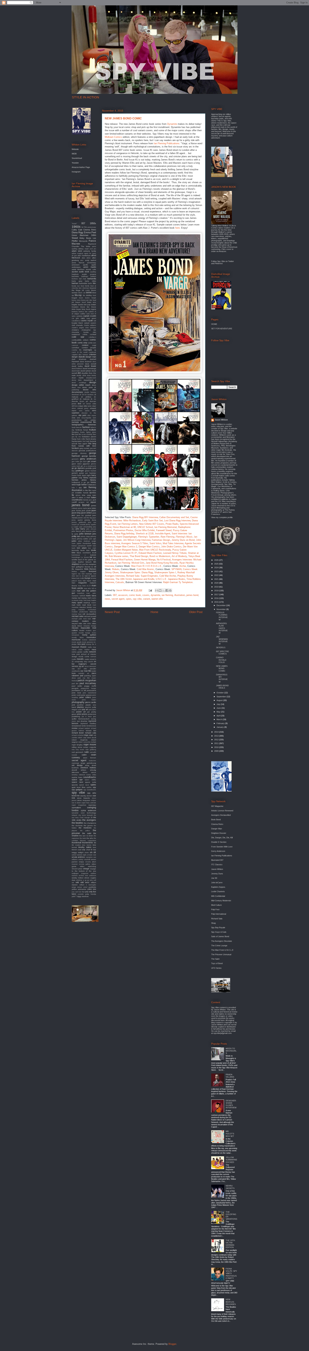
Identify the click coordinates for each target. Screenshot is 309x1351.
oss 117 (76, 669)
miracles (87, 626)
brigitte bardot (77, 305)
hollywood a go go (80, 482)
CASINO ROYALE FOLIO (221, 659)
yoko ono (91, 889)
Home (154, 612)
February (221, 723)
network (92, 652)
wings (74, 887)
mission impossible (81, 628)
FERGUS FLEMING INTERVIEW (222, 616)
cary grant (91, 318)
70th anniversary (90, 227)
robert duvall (91, 737)
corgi (94, 345)
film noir (75, 434)
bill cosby (86, 290)
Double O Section (218, 842)
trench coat (76, 850)
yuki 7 (74, 896)
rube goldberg (90, 749)
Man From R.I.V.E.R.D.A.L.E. (146, 566)
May (219, 712)
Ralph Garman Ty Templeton (178, 582)
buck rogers (91, 309)
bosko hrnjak (90, 298)
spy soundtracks (90, 790)
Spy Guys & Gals (218, 932)
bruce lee (85, 307)
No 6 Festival (164, 559)
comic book (135, 595)
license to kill (90, 567)
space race (77, 782)
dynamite (155, 595)
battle (90, 283)
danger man (90, 357)
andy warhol (90, 260)
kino (73, 552)
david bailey (77, 366)
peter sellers (85, 697)
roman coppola (89, 747)
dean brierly (91, 375)
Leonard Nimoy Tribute (175, 553)
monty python (89, 635)
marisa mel (76, 598)
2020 (216, 583)
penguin (75, 688)
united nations (77, 855)
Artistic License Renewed (222, 811)
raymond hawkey (88, 723)
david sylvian (85, 371)
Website (75, 149)
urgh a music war (89, 855)
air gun (74, 255)
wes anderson (90, 875)
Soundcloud (77, 158)
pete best (76, 693)
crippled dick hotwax (80, 355)
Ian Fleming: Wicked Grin (131, 562)
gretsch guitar (78, 473)
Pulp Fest (215, 909)
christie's (75, 330)
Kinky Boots (85, 238)
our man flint (85, 671)
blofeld (89, 292)
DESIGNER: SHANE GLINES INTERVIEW (231, 1104)
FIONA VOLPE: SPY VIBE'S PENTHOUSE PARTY (231, 1273)
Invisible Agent (162, 533)
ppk (88, 712)
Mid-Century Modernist (221, 900)
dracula (75, 401)
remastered (76, 726)
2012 (216, 739)
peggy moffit (90, 686)
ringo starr (88, 735)
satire (84, 755)
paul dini (75, 683)
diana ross (76, 387)
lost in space (90, 576)
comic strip (82, 343)
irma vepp (86, 495)
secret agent (118, 599)
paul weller (77, 686)
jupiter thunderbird (84, 543)
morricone (76, 640)
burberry (75, 311)
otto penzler (90, 669)
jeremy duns (90, 520)
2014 (216, 732)
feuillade (92, 430)
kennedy (75, 550)
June (219, 708)
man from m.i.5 (84, 586)
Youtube (75, 163)
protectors (92, 714)
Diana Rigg (77, 232)
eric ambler (90, 420)
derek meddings (79, 383)
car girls (75, 318)
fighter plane (91, 432)
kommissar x (79, 555)
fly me (78, 437)
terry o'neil (79, 817)
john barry (80, 529)
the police (85, 830)
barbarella (91, 279)
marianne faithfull (78, 596)
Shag (213, 923)
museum (75, 647)
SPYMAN (176, 569)
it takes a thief (83, 497)
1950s (93, 223)
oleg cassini (88, 661)
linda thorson (90, 569)
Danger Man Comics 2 (125, 546)
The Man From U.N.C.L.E (222, 950)
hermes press (79, 480)
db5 (79, 373)
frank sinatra (91, 439)
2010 (216, 747)
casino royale (87, 320)
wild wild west (82, 882)
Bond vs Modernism (159, 556)
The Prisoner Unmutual (221, 954)
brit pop (87, 305)
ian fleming (167, 595)
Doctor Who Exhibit (145, 530)
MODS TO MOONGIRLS (231, 1050)
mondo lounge (84, 633)
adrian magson (77, 253)
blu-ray (78, 295)
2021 (216, 579)
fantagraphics (78, 425)
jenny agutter (77, 520)
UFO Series (216, 968)
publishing (76, 716)
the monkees (85, 828)
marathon (80, 593)
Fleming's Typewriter (148, 536)
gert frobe (75, 461)
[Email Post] (150, 590)
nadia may (92, 647)
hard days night (84, 475)
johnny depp (85, 536)
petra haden (89, 700)
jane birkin (92, 508)
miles (89, 623)
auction (75, 272)
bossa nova (76, 300)
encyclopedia (86, 418)
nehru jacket (77, 652)
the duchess (77, 825)
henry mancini (89, 478)
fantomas (92, 425)
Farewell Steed (163, 530)
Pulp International (218, 914)
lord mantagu (87, 574)
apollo (85, 265)
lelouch (89, 562)
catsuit (86, 323)
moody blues (78, 637)
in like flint (87, 490)
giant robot (77, 464)
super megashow (79, 805)
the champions (90, 823)
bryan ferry (80, 309)
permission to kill (79, 690)
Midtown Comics (113, 137)
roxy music (80, 749)
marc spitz (91, 593)
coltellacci (92, 337)
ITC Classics (216, 864)
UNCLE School (145, 527)
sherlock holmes (88, 768)
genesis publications (87, 451)
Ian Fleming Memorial (165, 527)
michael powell (90, 616)
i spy (79, 487)
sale (86, 752)
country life (76, 350)
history (93, 480)
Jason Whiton (221, 420)
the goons (88, 825)
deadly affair (81, 375)
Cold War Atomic (145, 569)
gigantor (86, 464)
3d (82, 227)
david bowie (90, 366)
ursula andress (78, 857)
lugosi (89, 581)
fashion (86, 427)
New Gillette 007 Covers (151, 524)
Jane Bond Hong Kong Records (162, 562)
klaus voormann (84, 553)
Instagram (76, 172)
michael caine (78, 616)
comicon (75, 345)
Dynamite (172, 124)
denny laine (77, 380)
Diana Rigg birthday (124, 533)
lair (91, 557)
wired (85, 887)
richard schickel (78, 735)
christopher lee (89, 330)
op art (81, 666)
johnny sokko (82, 539)
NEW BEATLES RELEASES (231, 1301)
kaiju (94, 543)
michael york (77, 619)
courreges (87, 350)
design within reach (81, 385)
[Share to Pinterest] (170, 590)
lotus (74, 578)
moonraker (91, 637)
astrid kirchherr (78, 269)
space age (77, 779)
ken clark (92, 548)
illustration (179, 595)
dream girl (84, 401)
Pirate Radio (172, 524)
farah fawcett (77, 427)
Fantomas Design (161, 540)
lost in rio (80, 576)
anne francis (78, 263)
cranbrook (92, 352)
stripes (93, 800)
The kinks (85, 246)
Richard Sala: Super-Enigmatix (142, 575)
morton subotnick (89, 640)
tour (94, 847)
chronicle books (80, 332)
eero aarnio (84, 411)
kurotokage (76, 557)
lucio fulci (82, 581)
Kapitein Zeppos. (218, 887)
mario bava (91, 595)
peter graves (86, 695)
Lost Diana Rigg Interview (177, 520)
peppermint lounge (88, 688)
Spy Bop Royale (218, 927)
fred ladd (86, 441)
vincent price (77, 869)
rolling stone (77, 747)
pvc (94, 716)
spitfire (89, 787)
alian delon (86, 258)
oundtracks (76, 671)
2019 (216, 587)
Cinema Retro (89, 230)
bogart (74, 298)
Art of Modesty (179, 556)
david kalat (76, 371)
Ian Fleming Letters (128, 524)
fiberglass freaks (78, 432)
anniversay (91, 263)
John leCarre (216, 882)
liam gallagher (78, 567)
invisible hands (81, 493)
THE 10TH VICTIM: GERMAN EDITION (230, 1244)
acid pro (93, 249)
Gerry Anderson (218, 851)
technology (91, 813)
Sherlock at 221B (145, 533)
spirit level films (78, 787)
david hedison (77, 368)
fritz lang (92, 443)
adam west (77, 251)
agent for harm (90, 253)
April (219, 716)
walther (93, 873)
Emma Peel (90, 232)
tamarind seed (78, 813)
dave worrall (90, 364)
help (80, 478)
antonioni (75, 265)
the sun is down (86, 836)
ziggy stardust (83, 896)
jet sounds (81, 524)
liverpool (92, 571)
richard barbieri (84, 728)
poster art (81, 712)
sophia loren (77, 777)
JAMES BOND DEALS (222, 686)
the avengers (89, 820)
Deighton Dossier (218, 833)
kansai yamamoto (79, 546)
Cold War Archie (167, 575)
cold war (78, 337)
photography (78, 702)
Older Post (195, 612)
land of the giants (85, 560)
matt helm (76, 605)
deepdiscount (91, 378)
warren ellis (157, 599)
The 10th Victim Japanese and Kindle (135, 579)
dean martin (78, 378)
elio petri (82, 415)
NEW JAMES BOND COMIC (221, 668)
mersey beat (77, 614)
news (107, 599)
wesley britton (78, 878)
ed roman (87, 404)
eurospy (75, 422)
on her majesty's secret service (84, 663)
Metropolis (83, 241)
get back (83, 461)
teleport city (76, 815)
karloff (89, 546)
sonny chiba (91, 775)
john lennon (85, 533)
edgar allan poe (84, 406)
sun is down (76, 803)
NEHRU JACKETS (230, 1187)
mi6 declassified (89, 614)
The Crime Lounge (219, 945)
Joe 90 (214, 878)
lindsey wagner (79, 571)
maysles (82, 610)
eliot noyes (91, 415)
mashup (87, 603)
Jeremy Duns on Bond (183, 540)
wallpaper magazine (80, 873)
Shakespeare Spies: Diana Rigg (136, 572)
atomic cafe (91, 269)
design (92, 382)
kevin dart (85, 550)
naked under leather (81, 650)
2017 (216, 594)
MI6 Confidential (218, 896)
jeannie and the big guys (87, 518)
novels (80, 659)
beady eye (76, 286)
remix (84, 726)
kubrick (93, 555)
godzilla (88, 468)
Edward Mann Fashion (150, 553)
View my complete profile (222, 517)
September (222, 696)
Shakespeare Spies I (165, 572)
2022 (216, 575)
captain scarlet (89, 316)
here (177, 227)
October (220, 693)
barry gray (77, 281)
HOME (214, 324)
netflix (85, 652)
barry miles (90, 281)
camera (79, 316)
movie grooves (87, 642)
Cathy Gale (77, 230)
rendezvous (91, 726)
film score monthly (85, 434)
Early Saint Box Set (152, 520)
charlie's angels (78, 328)
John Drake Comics (171, 546)
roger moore (90, 744)
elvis (73, 418)
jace (90, 500)
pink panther (78, 705)
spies (128, 599)
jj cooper (75, 527)
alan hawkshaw (84, 255)
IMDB (74, 154)
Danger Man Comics (149, 546)
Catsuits (120, 582)
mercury (93, 612)
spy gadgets (77, 789)
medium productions (80, 612)
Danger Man (216, 829)
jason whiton (86, 513)
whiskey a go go (82, 880)
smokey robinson (78, 775)
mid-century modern (84, 619)
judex (74, 541)
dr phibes (86, 397)
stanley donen (86, 796)
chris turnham (90, 328)
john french (76, 531)
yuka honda (90, 894)
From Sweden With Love (221, 847)
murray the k (91, 644)
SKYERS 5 (220, 647)
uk (95, 852)
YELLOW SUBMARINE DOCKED (231, 1159)
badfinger (84, 276)
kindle (93, 550)
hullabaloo (91, 485)
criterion (92, 354)
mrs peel (81, 644)
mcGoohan (92, 610)
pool (79, 709)
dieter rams (87, 387)
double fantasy (90, 392)
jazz (73, 515)
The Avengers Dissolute (221, 941)
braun (77, 302)
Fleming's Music (184, 536)
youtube (81, 894)
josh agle (92, 539)
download (75, 394)
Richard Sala (216, 919)
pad (81, 675)
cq (95, 350)
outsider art (83, 673)
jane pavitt (86, 510)
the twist (83, 838)
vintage (86, 869)
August (220, 700)
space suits (90, 782)
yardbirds (92, 887)
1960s (76, 226)
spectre (75, 785)
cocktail (93, 334)
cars (83, 318)
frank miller (81, 439)
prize (79, 714)
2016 (216, 598)
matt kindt (86, 605)
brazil (84, 302)
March (220, 719)
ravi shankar (82, 721)
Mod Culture (216, 905)
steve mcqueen (83, 800)
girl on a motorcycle (88, 466)
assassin (122, 595)
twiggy (74, 852)
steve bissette (83, 798)
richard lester (78, 733)
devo (94, 385)
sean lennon (89, 758)
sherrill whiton (79, 770)
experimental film (88, 422)
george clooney (79, 453)
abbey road (83, 249)
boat (94, 295)
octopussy (79, 661)
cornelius (75, 348)
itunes (85, 500)
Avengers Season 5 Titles (134, 543)
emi (78, 418)
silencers (75, 772)
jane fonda (76, 510)
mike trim (82, 623)
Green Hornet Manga (144, 559)
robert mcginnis (79, 740)
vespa (81, 862)
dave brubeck (86, 361)
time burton (86, 845)
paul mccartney (88, 683)
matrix (93, 603)
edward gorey (83, 408)
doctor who (89, 390)
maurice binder (85, 607)
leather (81, 562)
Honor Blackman (80, 235)
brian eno (91, 302)
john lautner (87, 531)
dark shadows (79, 359)
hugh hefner (81, 484)
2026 (216, 560)
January (220, 727)
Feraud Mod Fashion (122, 559)
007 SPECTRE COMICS (222, 652)
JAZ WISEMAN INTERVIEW (222, 640)
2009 (216, 751)
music (83, 647)
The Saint (215, 959)
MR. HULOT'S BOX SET (230, 1133)
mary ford (82, 600)
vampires (89, 857)
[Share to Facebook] (167, 590)
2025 (216, 564)
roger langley (77, 745)
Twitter (231, 261)
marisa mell (86, 598)
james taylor (82, 508)
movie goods (76, 642)
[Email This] (156, 590)
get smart (91, 461)
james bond (192, 595)
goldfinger (79, 471)
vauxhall (87, 859)
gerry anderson (88, 458)
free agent (82, 444)
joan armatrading (85, 527)
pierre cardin (90, 702)
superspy (92, 805)
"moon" (74, 224)
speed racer (84, 785)
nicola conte (84, 656)
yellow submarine (79, 889)
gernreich (75, 459)
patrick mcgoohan (87, 680)
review (74, 728)
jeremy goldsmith (79, 522)
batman (75, 283)
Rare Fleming (167, 536)
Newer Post (112, 612)
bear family (85, 286)
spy (94, 787)
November (221, 609)
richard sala (90, 733)
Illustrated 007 (217, 860)
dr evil (82, 394)
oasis (87, 659)
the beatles (77, 822)
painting (87, 676)
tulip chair (86, 850)
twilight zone (83, 852)
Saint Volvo (155, 543)
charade (79, 325)
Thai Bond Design (139, 556)
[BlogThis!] (160, 590)
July (219, 704)
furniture (75, 448)
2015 (216, 602)
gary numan (85, 448)
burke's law (83, 311)
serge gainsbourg (88, 763)
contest (85, 345)
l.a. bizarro (85, 557)
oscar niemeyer (90, 666)
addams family (89, 251)
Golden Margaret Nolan (126, 549)
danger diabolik (78, 357)
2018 (216, 590)
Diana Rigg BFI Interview (145, 517)
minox (79, 626)
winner (79, 887)
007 (115, 595)
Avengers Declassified (221, 815)
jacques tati (84, 502)
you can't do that (78, 892)
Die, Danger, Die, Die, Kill (222, 837)
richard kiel (91, 731)
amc (82, 260)
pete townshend (89, 693)
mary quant (77, 602)
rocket (93, 742)
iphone (78, 495)
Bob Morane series (118, 556)
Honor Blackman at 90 (124, 527)
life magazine (77, 569)
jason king (76, 513)
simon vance (89, 772)
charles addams (90, 325)
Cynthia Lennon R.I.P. (126, 553)
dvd (79, 403)
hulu (73, 487)
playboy (80, 707)
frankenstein (77, 441)
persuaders (91, 690)
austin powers (89, 274)
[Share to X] (163, 590)
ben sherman (84, 288)
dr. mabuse (85, 399)
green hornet (90, 471)
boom (81, 298)
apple (93, 265)
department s (90, 380)
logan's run (76, 574)
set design (77, 765)
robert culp (82, 737)
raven (74, 721)
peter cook (76, 695)
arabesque (76, 267)
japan (93, 510)
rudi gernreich (77, 752)
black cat (81, 293)
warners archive (78, 875)
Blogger (172, 1344)
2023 (216, 571)
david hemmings (89, 368)
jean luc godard (84, 515)
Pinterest (219, 263)
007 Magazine (217, 806)
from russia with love (84, 446)
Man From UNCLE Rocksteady (155, 549)
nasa (94, 649)
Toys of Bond (217, 963)
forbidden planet (89, 437)
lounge (87, 578)
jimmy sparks (91, 524)
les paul (82, 564)
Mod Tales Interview (173, 543)
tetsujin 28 (88, 817)
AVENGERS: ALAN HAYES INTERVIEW (222, 628)
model (81, 630)
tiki (95, 843)
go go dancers (78, 468)
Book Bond (216, 819)
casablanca (76, 321)
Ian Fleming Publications (166, 143)
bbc (94, 283)
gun (86, 473)
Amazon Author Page (81, 167)
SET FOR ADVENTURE (221, 328)
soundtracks (89, 777)
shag (87, 765)
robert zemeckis (84, 742)
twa (94, 850)
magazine (82, 583)
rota (73, 749)
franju (74, 439)
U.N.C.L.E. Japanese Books (170, 579)
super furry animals (89, 803)
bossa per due (86, 300)
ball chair (82, 279)
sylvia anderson (88, 810)
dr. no (93, 399)
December (221, 605)
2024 (216, 567)
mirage (93, 626)
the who (90, 838)
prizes (84, 714)
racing (93, 719)
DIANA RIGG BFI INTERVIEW (222, 678)
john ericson (91, 529)
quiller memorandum (80, 719)
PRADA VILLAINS (230, 1075)
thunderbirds (87, 842)
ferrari (85, 430)
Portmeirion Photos (123, 530)
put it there (87, 716)
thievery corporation (88, 840)
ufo (91, 852)
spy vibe (137, 599)
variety (80, 859)
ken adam (82, 548)
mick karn (87, 619)
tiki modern (76, 845)
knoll (94, 553)
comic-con (92, 343)
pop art (85, 709)
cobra (85, 334)
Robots (115, 569)
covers (145, 595)
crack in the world (79, 352)
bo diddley (87, 295)
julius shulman (84, 541)
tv (91, 849)
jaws (94, 513)
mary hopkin (91, 600)
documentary (77, 392)
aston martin (89, 267)
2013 (216, 736)
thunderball (76, 842)
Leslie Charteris (218, 891)
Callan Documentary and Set (174, 517)
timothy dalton (84, 847)
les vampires (91, 564)
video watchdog (88, 866)
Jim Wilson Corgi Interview (136, 540)
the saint (86, 833)
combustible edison (80, 340)
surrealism (76, 807)
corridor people (89, 348)
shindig (93, 770)
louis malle (80, 578)
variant (146, 599)
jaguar (93, 502)
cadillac (82, 314)
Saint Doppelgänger (127, 536)
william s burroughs (87, 885)
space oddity (90, 780)
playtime (88, 707)
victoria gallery (84, 864)
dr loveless (89, 394)
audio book (84, 272)
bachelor (75, 276)
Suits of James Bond (220, 936)
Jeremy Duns (217, 874)
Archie (182, 566)
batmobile (83, 283)
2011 (216, 743)
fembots (78, 430)
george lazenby (89, 456)
